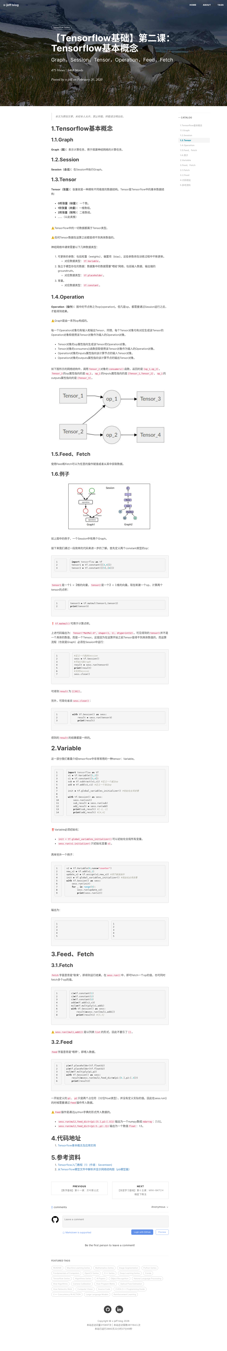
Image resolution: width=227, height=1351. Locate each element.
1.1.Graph (185, 130)
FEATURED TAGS (60, 1260)
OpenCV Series (92, 1273)
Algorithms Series (83, 1278)
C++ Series (109, 1273)
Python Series (149, 1268)
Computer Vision (85, 1289)
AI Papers (101, 1278)
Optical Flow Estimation (131, 1284)
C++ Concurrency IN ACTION (67, 1294)
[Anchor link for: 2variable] (47, 748)
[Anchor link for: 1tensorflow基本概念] (47, 128)
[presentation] (73, 585)
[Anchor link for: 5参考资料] (47, 1157)
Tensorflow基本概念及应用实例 (77, 1145)
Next (140, 1190)
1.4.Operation (187, 145)
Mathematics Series (104, 1268)
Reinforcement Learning (125, 1294)
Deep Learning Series (130, 1273)
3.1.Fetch (185, 170)
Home (193, 5)
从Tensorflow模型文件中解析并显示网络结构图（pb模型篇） (94, 1169)
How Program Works (105, 1284)
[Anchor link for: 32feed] (47, 1042)
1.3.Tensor (185, 140)
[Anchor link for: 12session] (47, 159)
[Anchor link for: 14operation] (47, 297)
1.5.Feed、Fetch (188, 150)
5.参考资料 (185, 185)
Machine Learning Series (78, 1268)
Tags (221, 5)
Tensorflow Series (61, 27)
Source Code (104, 1289)
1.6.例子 (184, 155)
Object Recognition (119, 1278)
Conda (148, 1273)
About (207, 5)
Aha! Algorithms (60, 1284)
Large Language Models (97, 1294)
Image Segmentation (128, 1268)
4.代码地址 (185, 180)
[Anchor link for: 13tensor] (47, 179)
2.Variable (185, 160)
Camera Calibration (82, 1284)
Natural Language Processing (147, 1278)
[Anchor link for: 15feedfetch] (47, 454)
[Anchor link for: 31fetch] (47, 965)
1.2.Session (186, 135)
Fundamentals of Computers (66, 1273)
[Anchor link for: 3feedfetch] (47, 954)
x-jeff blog (11, 5)
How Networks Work (62, 1289)
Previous (79, 1188)
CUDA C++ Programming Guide (130, 1289)
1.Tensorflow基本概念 (191, 125)
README (57, 1268)
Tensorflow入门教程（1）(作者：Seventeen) (85, 1164)
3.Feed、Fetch (187, 165)
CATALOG (186, 117)
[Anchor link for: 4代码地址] (47, 1138)
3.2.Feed (184, 175)
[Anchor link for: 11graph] (47, 139)
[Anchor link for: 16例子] (47, 474)
